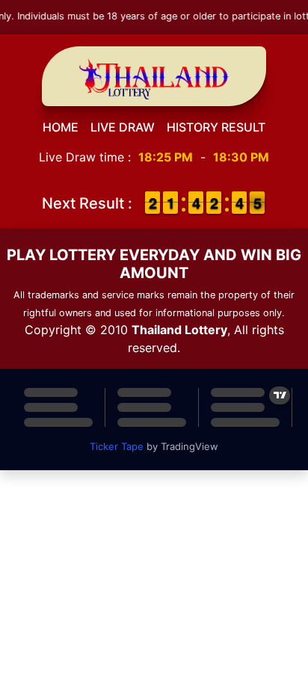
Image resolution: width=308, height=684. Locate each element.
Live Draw (122, 127)
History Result (216, 127)
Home (60, 127)
